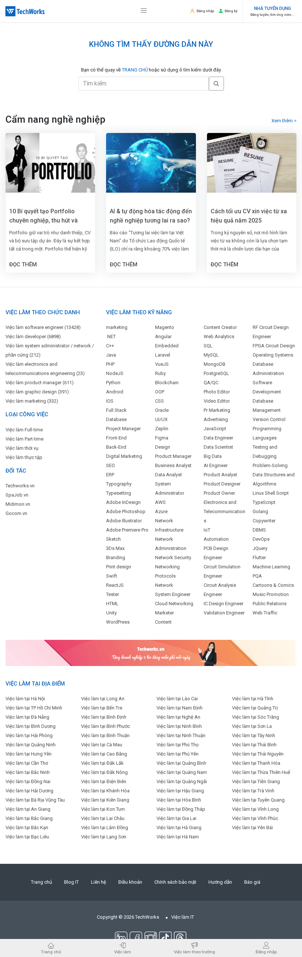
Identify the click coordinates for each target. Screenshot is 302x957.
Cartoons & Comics (273, 585)
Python (113, 382)
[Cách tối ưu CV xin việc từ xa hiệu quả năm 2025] (251, 162)
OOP (159, 392)
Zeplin (161, 428)
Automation (216, 539)
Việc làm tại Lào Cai (177, 698)
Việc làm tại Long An (102, 698)
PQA (257, 576)
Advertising (216, 419)
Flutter (259, 557)
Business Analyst (173, 465)
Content (163, 622)
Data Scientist (218, 447)
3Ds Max (115, 548)
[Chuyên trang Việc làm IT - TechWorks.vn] (25, 11)
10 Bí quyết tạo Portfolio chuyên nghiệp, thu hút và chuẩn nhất (43, 216)
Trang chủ (41, 882)
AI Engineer (216, 465)
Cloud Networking (174, 603)
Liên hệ (98, 882)
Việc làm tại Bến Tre (101, 708)
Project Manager (123, 428)
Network (164, 585)
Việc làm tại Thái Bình (254, 744)
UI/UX (161, 419)
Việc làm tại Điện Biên (103, 781)
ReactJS (115, 585)
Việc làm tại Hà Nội (25, 698)
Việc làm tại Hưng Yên (29, 754)
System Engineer (172, 594)
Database (116, 419)
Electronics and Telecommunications (224, 511)
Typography (118, 484)
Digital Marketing (124, 456)
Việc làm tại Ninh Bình (179, 726)
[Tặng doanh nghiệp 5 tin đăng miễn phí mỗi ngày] (151, 652)
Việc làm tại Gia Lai (176, 818)
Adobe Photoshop (125, 511)
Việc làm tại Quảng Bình (181, 763)
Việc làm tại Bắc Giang (29, 818)
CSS (159, 401)
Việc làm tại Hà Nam (178, 836)
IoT (207, 530)
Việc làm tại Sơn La (252, 726)
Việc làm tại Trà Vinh (253, 790)
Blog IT (71, 882)
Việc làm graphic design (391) (37, 392)
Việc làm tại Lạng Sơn (103, 836)
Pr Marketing (217, 410)
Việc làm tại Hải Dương (29, 790)
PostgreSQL (216, 373)
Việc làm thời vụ (22, 448)
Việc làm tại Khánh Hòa (105, 790)
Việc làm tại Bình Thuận (105, 735)
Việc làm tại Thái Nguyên (258, 754)
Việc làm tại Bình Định (103, 717)
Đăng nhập (205, 11)
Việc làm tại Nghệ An (178, 717)
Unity (111, 613)
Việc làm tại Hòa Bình (179, 800)
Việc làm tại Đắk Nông (104, 772)
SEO (110, 465)
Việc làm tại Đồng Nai (28, 781)
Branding (115, 557)
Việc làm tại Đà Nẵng (27, 717)
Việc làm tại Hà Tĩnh (252, 698)
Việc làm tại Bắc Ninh (28, 772)
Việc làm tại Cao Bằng (104, 754)
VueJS (162, 364)
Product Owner (219, 493)
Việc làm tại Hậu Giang (180, 790)
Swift (111, 576)
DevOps (261, 539)
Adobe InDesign (123, 502)
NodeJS (114, 373)
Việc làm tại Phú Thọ (178, 744)
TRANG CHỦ (135, 70)
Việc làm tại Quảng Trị (255, 708)
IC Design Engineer (223, 603)
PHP (110, 364)
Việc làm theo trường (194, 951)
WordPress (118, 622)
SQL (208, 345)
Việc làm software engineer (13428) (43, 327)
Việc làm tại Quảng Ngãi (182, 781)
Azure (161, 511)
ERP (110, 474)
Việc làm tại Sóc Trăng (255, 717)
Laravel (162, 355)
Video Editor (217, 401)
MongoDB (214, 364)
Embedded (167, 345)
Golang (260, 511)
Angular (163, 336)
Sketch (113, 539)
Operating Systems (273, 355)
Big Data (213, 456)
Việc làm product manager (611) (40, 382)
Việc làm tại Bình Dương (31, 726)
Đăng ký (231, 11)
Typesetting (118, 493)
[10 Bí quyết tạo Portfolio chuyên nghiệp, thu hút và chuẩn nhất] (50, 162)
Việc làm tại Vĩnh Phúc (255, 818)
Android (114, 392)
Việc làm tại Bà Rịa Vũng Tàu (35, 800)
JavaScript (215, 428)
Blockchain (167, 382)
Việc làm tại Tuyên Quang (258, 800)
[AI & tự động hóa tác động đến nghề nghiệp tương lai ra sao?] (151, 162)
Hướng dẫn (220, 882)
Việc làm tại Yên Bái (252, 827)
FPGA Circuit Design (274, 345)
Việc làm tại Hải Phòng (29, 735)
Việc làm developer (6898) (33, 336)
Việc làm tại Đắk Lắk (102, 763)
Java (111, 355)
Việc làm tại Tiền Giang (256, 781)
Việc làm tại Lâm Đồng (104, 827)
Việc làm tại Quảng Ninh (31, 744)
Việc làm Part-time (24, 439)
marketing (116, 327)
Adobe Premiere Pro (127, 530)
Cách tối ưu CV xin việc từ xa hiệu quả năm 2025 (249, 216)
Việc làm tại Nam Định (180, 708)
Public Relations (270, 603)
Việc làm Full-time (24, 429)
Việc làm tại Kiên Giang (105, 800)
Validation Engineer (224, 613)
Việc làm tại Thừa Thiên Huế (261, 772)
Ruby (160, 373)
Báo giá (252, 882)
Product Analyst (220, 474)
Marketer (164, 613)
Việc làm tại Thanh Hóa (256, 763)
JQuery (260, 548)
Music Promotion (271, 594)
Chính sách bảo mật (175, 882)
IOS (109, 401)
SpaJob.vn (17, 495)
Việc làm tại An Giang (28, 809)
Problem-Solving (270, 465)
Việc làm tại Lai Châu (102, 818)
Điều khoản (130, 882)
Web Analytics (219, 336)
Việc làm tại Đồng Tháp (181, 809)
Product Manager (173, 456)
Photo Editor (217, 392)
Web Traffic (265, 613)
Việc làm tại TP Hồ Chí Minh (34, 708)
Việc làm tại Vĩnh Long (255, 809)
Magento (164, 327)
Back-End (116, 447)
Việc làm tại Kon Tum (103, 809)
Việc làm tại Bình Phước (105, 726)
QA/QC (211, 382)
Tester (112, 594)
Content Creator (220, 327)
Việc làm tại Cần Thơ (27, 763)
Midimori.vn (18, 504)
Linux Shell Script (271, 493)
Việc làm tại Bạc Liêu (27, 836)
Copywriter (264, 520)
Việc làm (122, 951)
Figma (161, 438)
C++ (110, 345)
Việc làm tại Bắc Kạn (27, 827)
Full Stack (116, 410)
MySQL (211, 355)
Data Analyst (168, 474)
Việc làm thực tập (24, 457)
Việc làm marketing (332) (32, 401)
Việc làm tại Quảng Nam (182, 772)
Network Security (173, 557)
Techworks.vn (20, 485)
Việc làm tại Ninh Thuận (181, 735)
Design (162, 447)
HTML (112, 603)
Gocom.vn (16, 513)
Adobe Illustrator (124, 520)
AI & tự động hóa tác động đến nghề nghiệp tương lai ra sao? (151, 216)
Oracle (162, 410)
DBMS (259, 530)
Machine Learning (271, 566)
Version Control (269, 419)
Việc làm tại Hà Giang (179, 827)
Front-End (116, 438)
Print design (118, 566)
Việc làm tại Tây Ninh (253, 735)
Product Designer (222, 484)
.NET (111, 336)
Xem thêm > (283, 120)
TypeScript (264, 502)
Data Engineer (218, 438)
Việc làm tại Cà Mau (101, 744)
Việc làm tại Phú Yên (178, 754)
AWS (160, 502)
